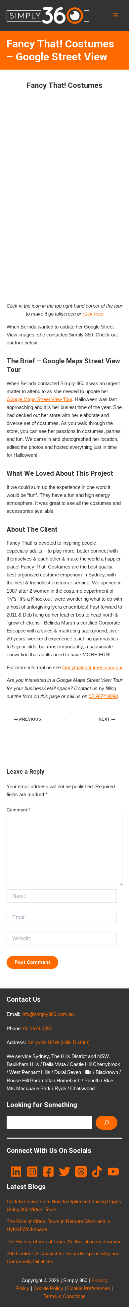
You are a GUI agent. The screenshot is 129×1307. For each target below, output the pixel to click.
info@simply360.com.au (48, 1014)
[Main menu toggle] (115, 16)
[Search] (106, 1123)
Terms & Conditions (64, 1296)
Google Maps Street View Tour (39, 399)
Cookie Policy (48, 1288)
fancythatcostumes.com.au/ (92, 667)
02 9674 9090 (103, 696)
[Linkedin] (16, 1171)
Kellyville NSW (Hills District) (58, 1042)
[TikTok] (97, 1171)
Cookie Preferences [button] (88, 1288)
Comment (18, 809)
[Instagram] (32, 1171)
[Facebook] (48, 1171)
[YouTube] (113, 1171)
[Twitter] (64, 1171)
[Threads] (80, 1171)
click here (93, 314)
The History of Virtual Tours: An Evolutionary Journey (63, 1241)
